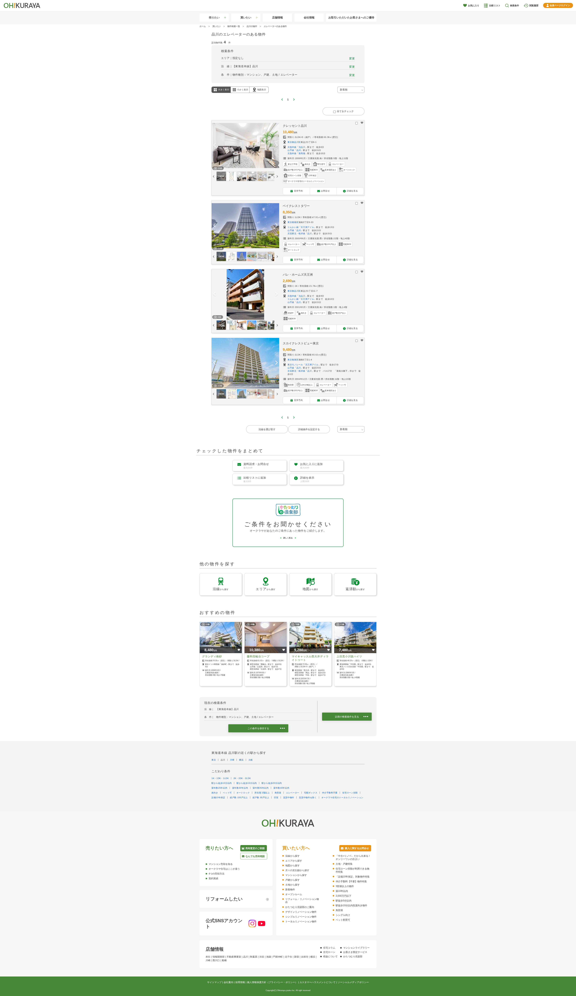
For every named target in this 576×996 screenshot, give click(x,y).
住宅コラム (329, 947)
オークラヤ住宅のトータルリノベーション (342, 797)
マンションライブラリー (356, 947)
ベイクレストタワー (296, 206)
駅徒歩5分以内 (343, 900)
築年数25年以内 (219, 788)
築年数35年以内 (261, 788)
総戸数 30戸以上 (261, 797)
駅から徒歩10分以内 (222, 783)
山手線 (291, 150)
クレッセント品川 (295, 125)
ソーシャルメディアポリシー (353, 982)
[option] (245, 145)
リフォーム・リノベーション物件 (302, 901)
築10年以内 (342, 891)
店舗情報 (277, 17)
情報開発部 (219, 956)
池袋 (268, 956)
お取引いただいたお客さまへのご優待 (351, 17)
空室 (276, 797)
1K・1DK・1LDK (220, 778)
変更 (352, 58)
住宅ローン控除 (350, 792)
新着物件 (290, 889)
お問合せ (325, 191)
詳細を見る (352, 191)
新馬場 (302, 153)
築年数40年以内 (281, 788)
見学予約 (298, 191)
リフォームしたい (224, 898)
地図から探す (292, 865)
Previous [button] (214, 145)
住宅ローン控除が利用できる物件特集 (352, 870)
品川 (298, 150)
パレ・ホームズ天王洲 (298, 274)
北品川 (302, 147)
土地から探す (292, 884)
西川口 (216, 960)
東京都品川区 (294, 142)
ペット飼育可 (343, 920)
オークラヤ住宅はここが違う (224, 869)
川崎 (232, 760)
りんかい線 (293, 227)
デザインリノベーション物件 (300, 912)
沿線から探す (292, 856)
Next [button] (276, 145)
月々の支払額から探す (297, 870)
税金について (330, 956)
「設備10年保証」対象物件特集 (353, 876)
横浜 (241, 760)
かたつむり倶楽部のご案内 (299, 907)
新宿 (296, 956)
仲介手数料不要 (330, 792)
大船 (250, 760)
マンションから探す (296, 875)
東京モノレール (295, 364)
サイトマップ (214, 982)
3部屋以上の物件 (345, 886)
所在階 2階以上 (262, 792)
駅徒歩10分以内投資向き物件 (351, 905)
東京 (214, 760)
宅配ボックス (310, 792)
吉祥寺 (304, 956)
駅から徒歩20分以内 (272, 783)
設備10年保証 (218, 797)
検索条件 (514, 5)
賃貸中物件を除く (308, 797)
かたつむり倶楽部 (352, 956)
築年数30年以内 (240, 788)
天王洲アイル (307, 227)
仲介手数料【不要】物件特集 (351, 881)
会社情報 (309, 17)
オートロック (243, 792)
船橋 (224, 960)
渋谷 (261, 956)
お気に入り (473, 5)
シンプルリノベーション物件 (300, 916)
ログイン (560, 5)
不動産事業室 (234, 956)
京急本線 (292, 147)
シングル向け (343, 915)
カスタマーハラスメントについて (318, 982)
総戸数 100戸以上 (239, 797)
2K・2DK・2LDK (242, 778)
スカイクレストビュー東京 (301, 343)
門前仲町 (278, 956)
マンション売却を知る (221, 864)
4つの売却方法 (216, 873)
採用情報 (240, 982)
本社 (208, 956)
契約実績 (213, 878)
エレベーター (292, 792)
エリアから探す (293, 860)
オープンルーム (293, 894)
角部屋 (278, 792)
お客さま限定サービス (355, 952)
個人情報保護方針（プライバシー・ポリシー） (272, 982)
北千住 (288, 956)
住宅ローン (329, 952)
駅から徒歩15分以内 (247, 783)
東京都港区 (293, 222)
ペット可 (227, 792)
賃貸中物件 (288, 797)
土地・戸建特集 (344, 864)
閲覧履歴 (533, 5)
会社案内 (228, 982)
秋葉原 (253, 956)
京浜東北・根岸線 (296, 233)
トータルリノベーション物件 (300, 921)
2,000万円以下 (343, 896)
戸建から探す (292, 880)
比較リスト (494, 5)
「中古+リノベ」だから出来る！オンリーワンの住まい (353, 857)
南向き (215, 792)
